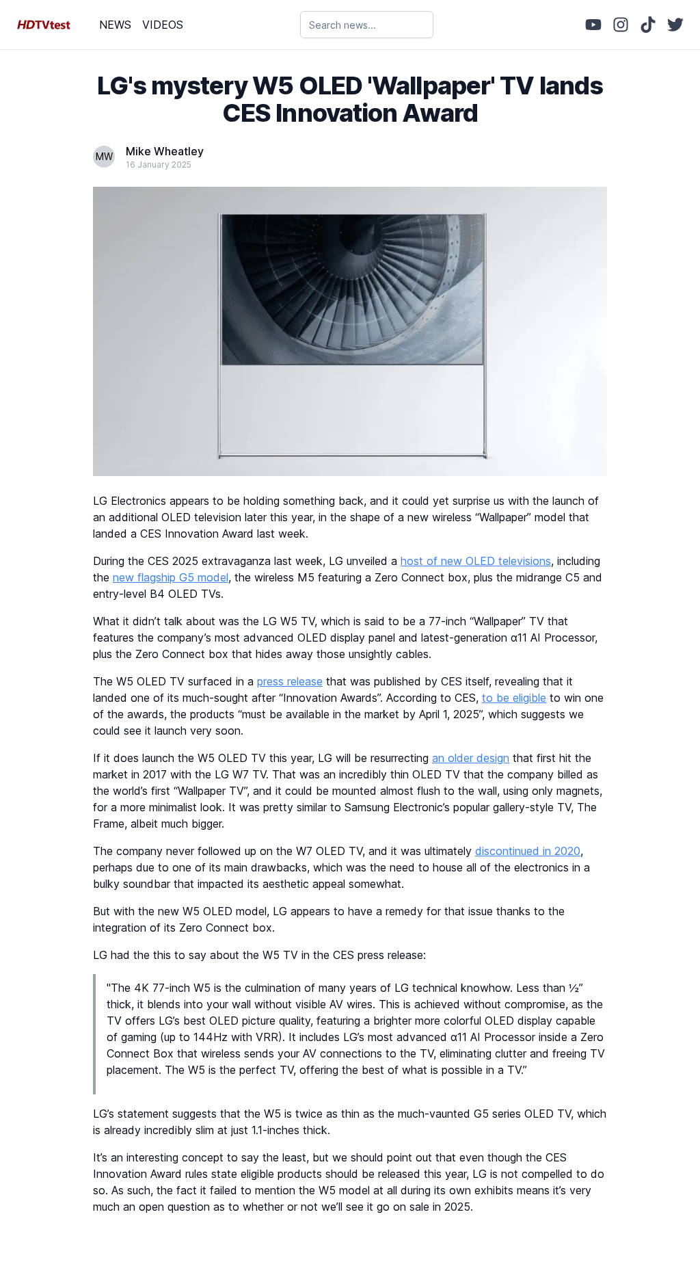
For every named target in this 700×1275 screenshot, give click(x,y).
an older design (470, 758)
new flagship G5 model (170, 577)
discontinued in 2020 (527, 851)
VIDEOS (162, 24)
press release (290, 681)
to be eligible (514, 698)
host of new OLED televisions (476, 561)
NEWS (115, 24)
